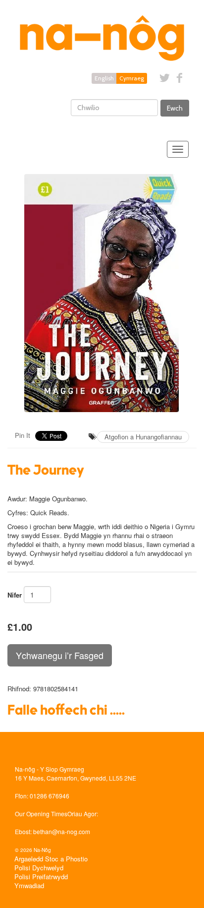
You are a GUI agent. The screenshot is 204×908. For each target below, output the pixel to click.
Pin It (22, 435)
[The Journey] (102, 293)
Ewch (175, 108)
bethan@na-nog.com (61, 831)
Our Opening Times (41, 813)
